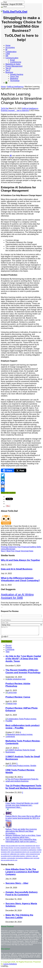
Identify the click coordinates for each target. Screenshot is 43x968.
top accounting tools (14, 849)
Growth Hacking (16, 74)
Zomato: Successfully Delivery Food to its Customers (22, 893)
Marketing (14, 79)
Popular (9, 647)
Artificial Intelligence (15, 87)
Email (12, 60)
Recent (8, 645)
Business (9, 72)
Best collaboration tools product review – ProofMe (22, 726)
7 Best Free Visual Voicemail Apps (17, 551)
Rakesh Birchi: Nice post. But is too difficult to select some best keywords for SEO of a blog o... (23, 818)
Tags (7, 652)
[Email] (21, 486)
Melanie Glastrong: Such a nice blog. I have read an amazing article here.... (23, 836)
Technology (14, 81)
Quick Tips (14, 76)
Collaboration (11, 52)
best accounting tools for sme (9, 860)
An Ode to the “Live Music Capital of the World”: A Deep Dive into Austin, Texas (23, 658)
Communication (12, 58)
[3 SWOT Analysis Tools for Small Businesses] (24, 752)
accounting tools (34, 852)
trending (39, 849)
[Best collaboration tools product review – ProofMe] (24, 721)
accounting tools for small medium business (13, 856)
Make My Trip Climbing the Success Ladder (19, 916)
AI (6, 83)
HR (7, 56)
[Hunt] (2, 2)
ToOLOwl (5, 108)
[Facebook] (21, 482)
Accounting (10, 47)
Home (8, 45)
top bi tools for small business (28, 849)
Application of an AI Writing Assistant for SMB (17, 596)
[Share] (21, 490)
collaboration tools (15, 854)
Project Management (14, 66)
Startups (3, 845)
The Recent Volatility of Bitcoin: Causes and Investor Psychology (23, 671)
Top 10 (8, 68)
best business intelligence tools (24, 858)
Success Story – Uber (17, 883)
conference (29, 856)
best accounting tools (12, 845)
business (33, 847)
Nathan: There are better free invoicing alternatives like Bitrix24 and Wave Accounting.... (21, 831)
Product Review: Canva (18, 697)
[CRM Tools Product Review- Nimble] (21, 766)
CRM (8, 54)
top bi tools (36, 858)
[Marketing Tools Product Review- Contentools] (24, 736)
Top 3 (8, 70)
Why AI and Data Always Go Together (20, 560)
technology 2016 (5, 852)
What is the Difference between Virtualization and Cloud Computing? (20, 579)
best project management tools (26, 845)
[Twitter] (21, 475)
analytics (22, 854)
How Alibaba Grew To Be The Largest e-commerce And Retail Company (22, 871)
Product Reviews (9, 847)
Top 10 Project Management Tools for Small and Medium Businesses (23, 786)
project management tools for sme (20, 852)
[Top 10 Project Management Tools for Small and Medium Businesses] (24, 781)
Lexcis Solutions (10, 964)
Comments (10, 650)
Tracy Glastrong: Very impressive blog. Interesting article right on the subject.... (21, 840)
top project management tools (22, 847)
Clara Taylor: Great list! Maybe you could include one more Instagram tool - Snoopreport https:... (22, 805)
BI (6, 50)
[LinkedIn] (21, 479)
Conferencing (15, 62)
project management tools (33, 854)
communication (11, 858)
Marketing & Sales (13, 64)
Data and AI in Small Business (16, 569)
